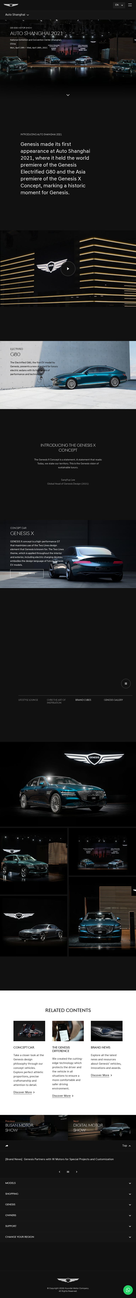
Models (10, 1183)
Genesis (10, 1204)
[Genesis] (11, 5)
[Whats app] (128, 1290)
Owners (10, 1215)
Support (10, 1226)
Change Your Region (19, 1237)
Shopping (11, 1194)
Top (124, 1145)
